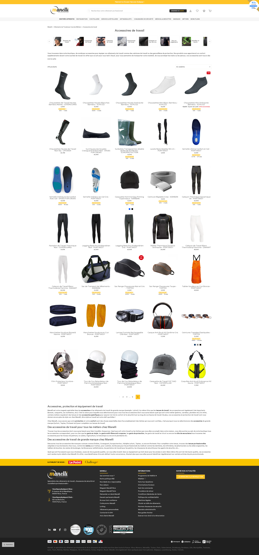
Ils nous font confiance (108, 500)
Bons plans (195, 19)
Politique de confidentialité (148, 497)
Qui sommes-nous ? (107, 476)
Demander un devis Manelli (110, 494)
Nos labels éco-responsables (110, 482)
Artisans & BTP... (126, 19)
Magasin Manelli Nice (108, 488)
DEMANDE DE (177, 10)
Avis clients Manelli (107, 516)
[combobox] (115, 11)
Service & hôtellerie (109, 19)
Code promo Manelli (107, 503)
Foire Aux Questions (145, 482)
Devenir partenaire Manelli (109, 497)
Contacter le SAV (106, 512)
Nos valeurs (104, 485)
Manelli (50, 27)
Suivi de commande (145, 488)
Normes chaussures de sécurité (149, 506)
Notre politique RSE (107, 479)
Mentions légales (144, 500)
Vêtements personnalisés (109, 509)
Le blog (102, 506)
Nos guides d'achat (145, 512)
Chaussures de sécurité (143, 19)
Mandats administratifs (147, 509)
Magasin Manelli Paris (108, 491)
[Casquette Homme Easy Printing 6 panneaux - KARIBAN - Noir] (132, 209)
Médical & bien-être (163, 19)
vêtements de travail (115, 53)
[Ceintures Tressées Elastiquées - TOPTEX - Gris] (198, 345)
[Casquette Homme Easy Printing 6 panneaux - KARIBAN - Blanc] (127, 209)
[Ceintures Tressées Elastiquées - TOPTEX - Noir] (200, 345)
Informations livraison (146, 485)
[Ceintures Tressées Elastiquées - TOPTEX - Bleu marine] (195, 345)
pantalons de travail (114, 448)
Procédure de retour (145, 491)
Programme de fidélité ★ (147, 476)
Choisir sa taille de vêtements (149, 503)
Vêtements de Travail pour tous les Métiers (67, 27)
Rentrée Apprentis (66, 19)
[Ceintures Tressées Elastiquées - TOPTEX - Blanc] (192, 345)
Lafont (135, 410)
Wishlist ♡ (142, 479)
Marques (176, 19)
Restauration (81, 19)
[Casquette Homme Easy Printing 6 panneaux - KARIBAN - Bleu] (130, 209)
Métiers (185, 19)
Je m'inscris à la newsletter (190, 477)
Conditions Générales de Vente (149, 494)
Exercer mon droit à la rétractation (151, 516)
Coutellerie (94, 19)
